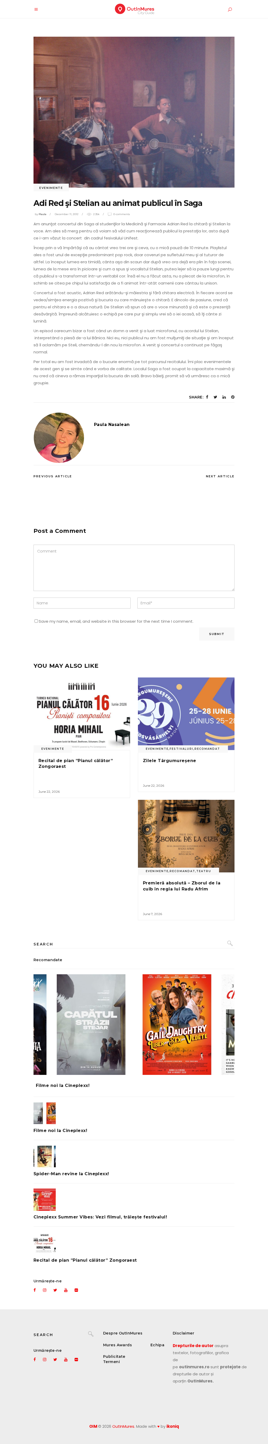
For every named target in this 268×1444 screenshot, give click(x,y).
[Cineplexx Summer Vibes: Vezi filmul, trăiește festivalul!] (134, 1200)
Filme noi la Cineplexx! (63, 1085)
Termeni (111, 1361)
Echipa (157, 1345)
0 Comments (121, 214)
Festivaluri (181, 749)
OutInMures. (123, 1426)
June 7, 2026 (152, 914)
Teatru (203, 871)
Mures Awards (117, 1345)
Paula (42, 214)
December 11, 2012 (67, 214)
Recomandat (207, 749)
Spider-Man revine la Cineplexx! (71, 1173)
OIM (93, 1426)
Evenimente (51, 188)
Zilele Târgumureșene (169, 760)
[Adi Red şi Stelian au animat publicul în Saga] (59, 438)
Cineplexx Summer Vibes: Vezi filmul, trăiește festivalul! (100, 1217)
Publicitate (114, 1356)
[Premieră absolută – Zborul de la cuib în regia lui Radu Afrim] (186, 836)
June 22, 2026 (49, 792)
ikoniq (172, 1426)
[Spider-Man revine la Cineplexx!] (134, 1156)
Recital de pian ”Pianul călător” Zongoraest (85, 1260)
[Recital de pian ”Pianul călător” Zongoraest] (82, 713)
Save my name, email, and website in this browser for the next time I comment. (116, 621)
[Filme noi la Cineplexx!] (134, 1024)
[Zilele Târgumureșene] (186, 713)
